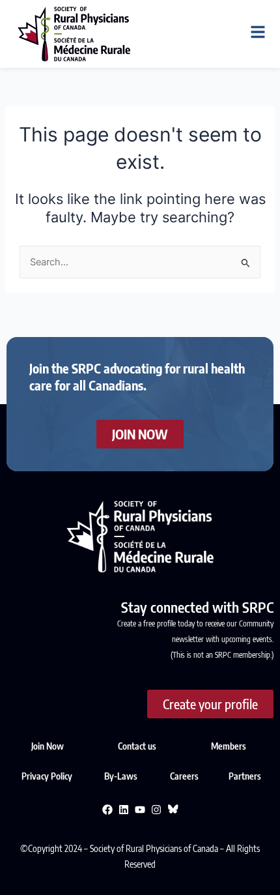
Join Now (47, 746)
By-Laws (121, 776)
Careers (184, 776)
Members (228, 746)
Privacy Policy (47, 776)
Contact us (137, 746)
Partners (245, 776)
